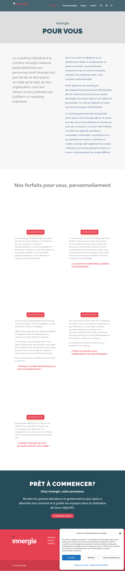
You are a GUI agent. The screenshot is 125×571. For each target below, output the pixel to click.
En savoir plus (35, 232)
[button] (120, 533)
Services (53, 6)
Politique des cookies (81, 565)
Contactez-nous (62, 515)
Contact (93, 6)
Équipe (83, 6)
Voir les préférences (111, 558)
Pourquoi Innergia (70, 6)
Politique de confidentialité (99, 565)
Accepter (71, 558)
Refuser (91, 558)
